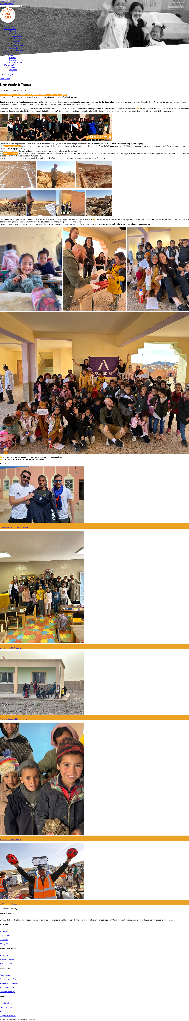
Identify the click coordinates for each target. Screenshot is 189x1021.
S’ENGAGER (9, 65)
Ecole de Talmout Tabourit (10, 839)
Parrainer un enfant (8, 979)
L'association (5, 935)
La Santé (16, 38)
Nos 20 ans (8, 53)
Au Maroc (13, 33)
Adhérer (12, 72)
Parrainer (13, 70)
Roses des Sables (16, 60)
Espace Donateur (7, 3)
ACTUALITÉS (9, 26)
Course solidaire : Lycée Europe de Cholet (17, 527)
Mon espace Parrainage (9, 1)
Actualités (4, 931)
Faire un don (5, 79)
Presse (3, 1011)
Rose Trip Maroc (15, 62)
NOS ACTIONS (10, 28)
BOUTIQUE (8, 74)
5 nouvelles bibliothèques (10, 648)
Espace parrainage (7, 991)
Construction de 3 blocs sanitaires (14, 719)
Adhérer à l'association (9, 983)
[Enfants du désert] (8, 22)
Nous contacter (6, 1007)
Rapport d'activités (8, 1015)
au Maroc (4, 939)
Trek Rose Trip (6, 963)
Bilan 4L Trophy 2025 (8, 904)
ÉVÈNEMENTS (10, 55)
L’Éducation (17, 36)
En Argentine (14, 48)
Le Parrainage (18, 43)
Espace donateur (7, 987)
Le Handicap (18, 50)
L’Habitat (16, 41)
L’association (14, 31)
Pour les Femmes (20, 45)
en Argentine (5, 944)
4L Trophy (13, 57)
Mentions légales (7, 1003)
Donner (12, 67)
